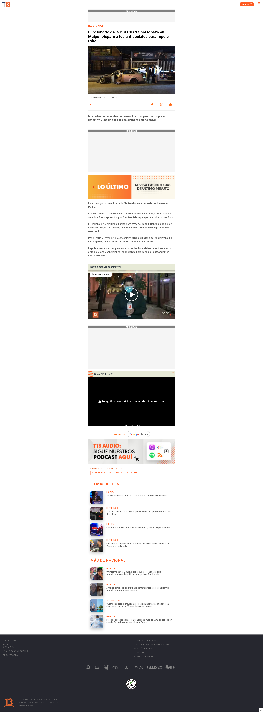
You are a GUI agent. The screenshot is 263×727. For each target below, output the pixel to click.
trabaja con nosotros (147, 640)
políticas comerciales (15, 651)
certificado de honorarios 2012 (151, 644)
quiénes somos (11, 640)
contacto (139, 652)
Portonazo (98, 473)
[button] (152, 104)
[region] (131, 719)
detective (133, 473)
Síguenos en (119, 434)
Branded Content (143, 657)
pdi (110, 473)
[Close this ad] (261, 710)
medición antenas (143, 648)
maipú (119, 473)
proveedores (10, 655)
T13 (90, 104)
